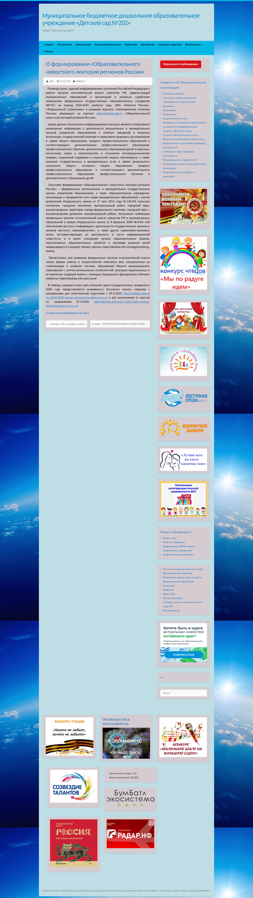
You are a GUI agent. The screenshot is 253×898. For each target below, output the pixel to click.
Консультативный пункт (108, 44)
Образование (169, 110)
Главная (48, 44)
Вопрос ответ (170, 538)
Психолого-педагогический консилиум (183, 569)
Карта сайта (169, 594)
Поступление (64, 44)
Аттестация (169, 585)
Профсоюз (168, 590)
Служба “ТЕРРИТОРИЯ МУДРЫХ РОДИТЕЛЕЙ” (120, 324)
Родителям (131, 44)
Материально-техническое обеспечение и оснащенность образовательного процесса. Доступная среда (184, 126)
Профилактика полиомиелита (178, 554)
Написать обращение (174, 542)
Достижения (148, 44)
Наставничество (171, 610)
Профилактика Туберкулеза (177, 550)
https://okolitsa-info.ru (109, 113)
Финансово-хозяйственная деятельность (184, 139)
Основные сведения (173, 93)
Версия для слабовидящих (180, 64)
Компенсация (83, 44)
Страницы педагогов (170, 44)
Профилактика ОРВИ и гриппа (178, 546)
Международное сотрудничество (180, 160)
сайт (51, 81)
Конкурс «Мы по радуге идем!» (67, 324)
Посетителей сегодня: (121, 773)
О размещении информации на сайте (67, 312)
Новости (48, 51)
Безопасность (193, 44)
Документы (168, 106)
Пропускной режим (172, 598)
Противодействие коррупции (177, 573)
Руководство (169, 114)
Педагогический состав (175, 118)
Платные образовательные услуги (181, 135)
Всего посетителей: (119, 777)
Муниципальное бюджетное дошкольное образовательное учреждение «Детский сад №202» (120, 19)
